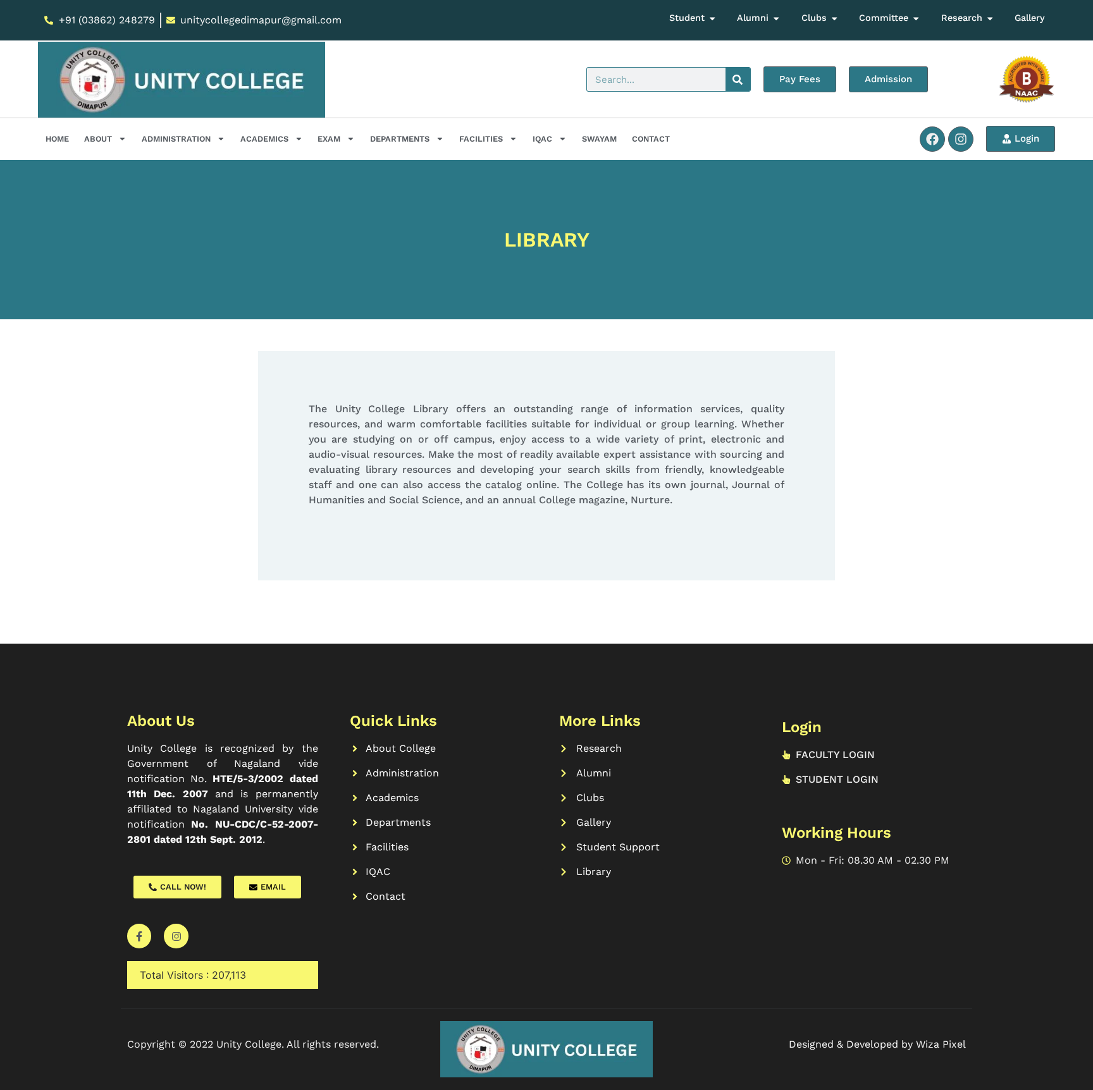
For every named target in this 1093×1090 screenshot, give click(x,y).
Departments (399, 139)
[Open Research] (989, 18)
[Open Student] (712, 18)
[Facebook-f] (139, 936)
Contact (651, 139)
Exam (329, 139)
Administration (176, 139)
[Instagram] (960, 139)
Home (57, 139)
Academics (264, 139)
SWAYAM (599, 139)
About (98, 139)
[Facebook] (932, 139)
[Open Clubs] (834, 18)
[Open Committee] (915, 18)
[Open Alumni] (776, 18)
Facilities (481, 139)
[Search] (738, 79)
